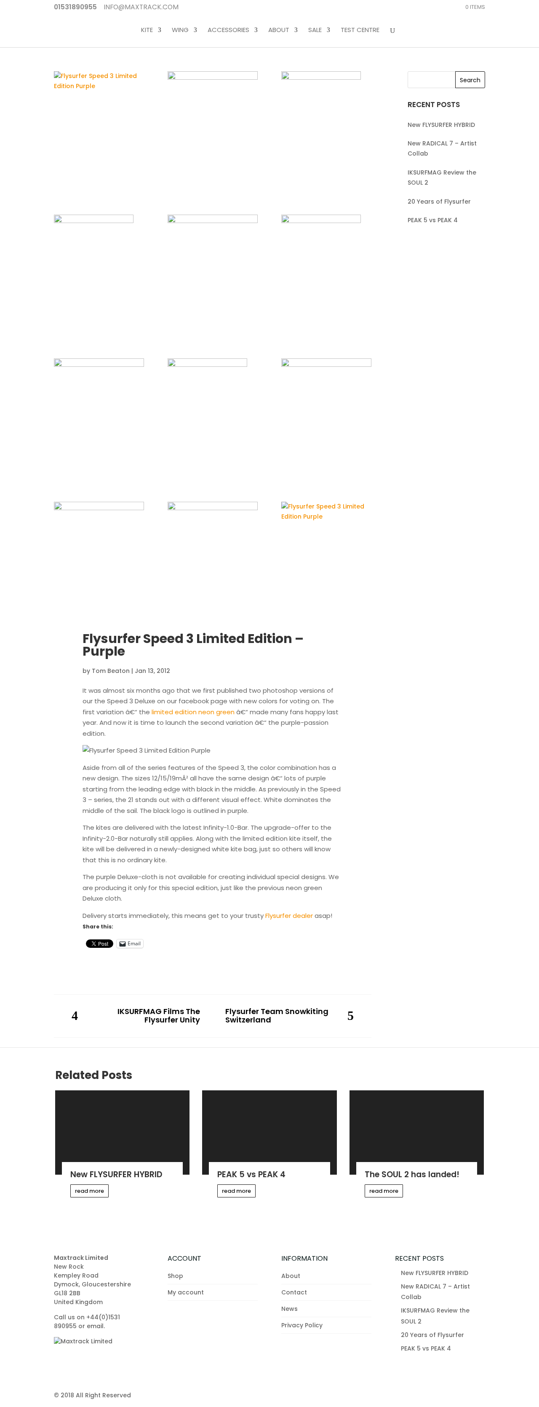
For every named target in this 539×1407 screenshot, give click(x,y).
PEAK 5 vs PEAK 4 (433, 220)
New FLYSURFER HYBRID (441, 125)
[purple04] (326, 274)
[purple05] (213, 245)
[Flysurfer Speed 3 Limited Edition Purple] (99, 81)
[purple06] (99, 274)
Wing (180, 30)
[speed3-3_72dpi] (213, 534)
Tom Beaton (111, 671)
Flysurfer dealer (289, 915)
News (289, 1309)
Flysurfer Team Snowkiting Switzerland (276, 1016)
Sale (315, 30)
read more (89, 1191)
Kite (147, 30)
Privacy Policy (302, 1325)
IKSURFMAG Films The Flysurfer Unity (158, 1016)
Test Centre (360, 30)
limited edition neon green (193, 712)
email (95, 1326)
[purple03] (99, 388)
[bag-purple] (99, 547)
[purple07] (326, 131)
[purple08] (213, 101)
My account (186, 1292)
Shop (175, 1276)
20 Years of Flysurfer (439, 201)
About (278, 30)
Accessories (228, 30)
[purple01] (326, 388)
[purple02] (213, 418)
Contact (294, 1292)
